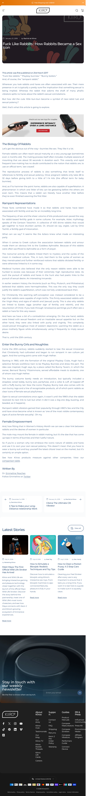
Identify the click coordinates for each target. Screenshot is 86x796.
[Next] (82, 2)
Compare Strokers (65, 730)
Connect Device (64, 748)
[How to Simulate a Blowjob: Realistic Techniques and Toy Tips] (43, 545)
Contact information (72, 794)
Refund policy (10, 794)
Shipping (52, 729)
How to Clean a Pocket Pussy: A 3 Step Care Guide (69, 567)
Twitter (27, 476)
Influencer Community (79, 721)
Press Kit (76, 727)
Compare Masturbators (67, 724)
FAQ (50, 726)
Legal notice (61, 794)
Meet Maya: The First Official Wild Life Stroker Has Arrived (14, 570)
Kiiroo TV (37, 742)
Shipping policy (39, 794)
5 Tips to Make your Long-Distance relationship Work (23, 507)
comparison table (11, 461)
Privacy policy (20, 794)
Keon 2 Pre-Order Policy (51, 739)
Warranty (52, 747)
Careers (38, 763)
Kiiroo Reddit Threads (38, 749)
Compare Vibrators (65, 736)
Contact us (51, 721)
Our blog (37, 736)
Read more (6, 621)
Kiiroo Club (37, 727)
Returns (51, 733)
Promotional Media (79, 732)
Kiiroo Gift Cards (37, 757)
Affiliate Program (77, 738)
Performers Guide (66, 742)
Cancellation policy (51, 794)
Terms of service (29, 794)
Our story (37, 721)
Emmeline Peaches (15, 473)
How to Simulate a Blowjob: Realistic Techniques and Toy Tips (42, 567)
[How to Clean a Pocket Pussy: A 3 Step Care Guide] (71, 545)
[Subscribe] (78, 693)
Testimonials (40, 731)
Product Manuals (64, 718)
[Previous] (3, 2)
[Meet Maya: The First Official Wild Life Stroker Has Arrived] (15, 545)
